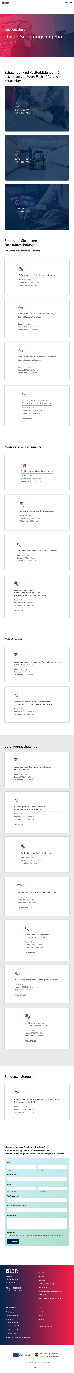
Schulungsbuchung (12, 1315)
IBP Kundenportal (13, 1326)
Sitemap (41, 1319)
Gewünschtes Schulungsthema (17, 1206)
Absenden (13, 1241)
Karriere (40, 1315)
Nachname (41, 1170)
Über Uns (41, 1276)
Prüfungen (41, 1280)
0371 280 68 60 (17, 1288)
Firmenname (12, 1174)
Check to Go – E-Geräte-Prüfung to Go (18, 1337)
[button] (68, 2)
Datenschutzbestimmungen (27, 1235)
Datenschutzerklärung (45, 1326)
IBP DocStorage (13, 1329)
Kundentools (10, 1319)
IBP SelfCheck (12, 1333)
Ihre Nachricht (12, 1215)
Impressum (42, 1323)
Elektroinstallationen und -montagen (49, 1298)
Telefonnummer (13, 1196)
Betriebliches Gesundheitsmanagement (50, 1291)
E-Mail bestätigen (43, 1191)
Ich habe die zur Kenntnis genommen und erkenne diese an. (38, 1235)
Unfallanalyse (10, 1312)
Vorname (9, 1170)
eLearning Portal (13, 1322)
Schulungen (42, 1295)
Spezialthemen (43, 1287)
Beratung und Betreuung (46, 1284)
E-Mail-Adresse (11, 1191)
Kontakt (40, 1312)
